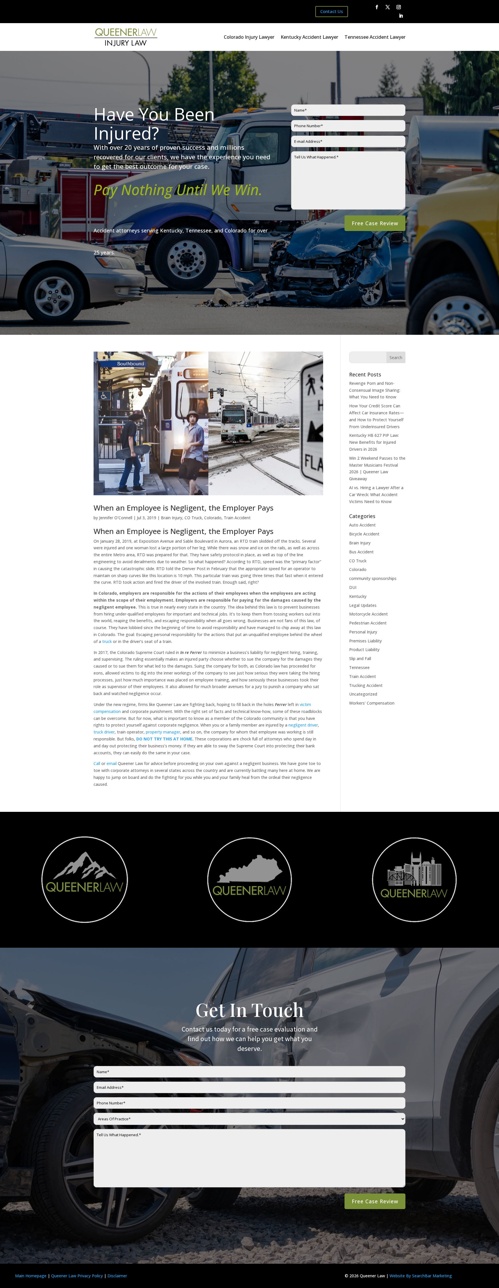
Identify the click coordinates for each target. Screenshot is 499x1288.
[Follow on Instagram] (398, 7)
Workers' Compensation (371, 703)
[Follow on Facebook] (377, 7)
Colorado (212, 517)
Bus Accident (361, 552)
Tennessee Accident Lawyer (375, 37)
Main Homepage (30, 1275)
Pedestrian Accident (368, 623)
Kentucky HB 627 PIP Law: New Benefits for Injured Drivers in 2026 (374, 442)
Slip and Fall (360, 658)
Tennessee (359, 667)
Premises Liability (365, 641)
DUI (352, 587)
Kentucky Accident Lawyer (309, 37)
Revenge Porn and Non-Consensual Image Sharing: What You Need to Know (374, 390)
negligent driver (303, 725)
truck (107, 641)
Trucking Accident (366, 685)
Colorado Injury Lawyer (249, 37)
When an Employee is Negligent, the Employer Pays (183, 507)
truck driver (104, 732)
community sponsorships (372, 578)
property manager (163, 732)
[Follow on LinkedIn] (401, 16)
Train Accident (237, 517)
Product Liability (364, 649)
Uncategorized (363, 694)
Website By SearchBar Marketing (421, 1275)
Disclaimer (117, 1275)
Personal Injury (363, 632)
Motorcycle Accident (368, 614)
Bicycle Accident (364, 534)
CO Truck (193, 517)
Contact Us (331, 11)
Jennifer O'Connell (115, 517)
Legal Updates (363, 605)
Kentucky (357, 596)
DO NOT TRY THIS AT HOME (164, 739)
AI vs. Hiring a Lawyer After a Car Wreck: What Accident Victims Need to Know (376, 494)
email (112, 763)
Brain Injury (171, 517)
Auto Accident (362, 525)
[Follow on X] (387, 7)
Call (97, 763)
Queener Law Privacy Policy (77, 1275)
